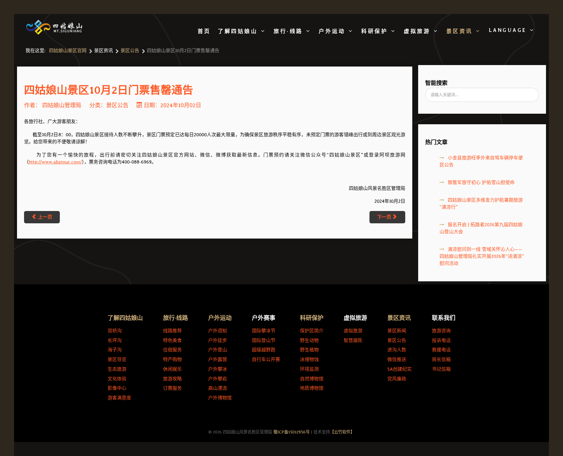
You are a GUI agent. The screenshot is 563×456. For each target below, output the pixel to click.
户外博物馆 (220, 398)
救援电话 (441, 350)
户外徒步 (217, 340)
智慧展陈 (353, 340)
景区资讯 (399, 317)
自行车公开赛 (266, 359)
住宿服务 (172, 350)
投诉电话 (441, 340)
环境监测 (309, 369)
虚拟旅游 (353, 331)
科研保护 (311, 317)
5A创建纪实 (399, 369)
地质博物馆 (311, 388)
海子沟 (115, 350)
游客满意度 (119, 398)
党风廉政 (396, 379)
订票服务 (172, 388)
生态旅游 (117, 369)
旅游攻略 (172, 379)
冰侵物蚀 (309, 359)
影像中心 (117, 388)
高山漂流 (217, 388)
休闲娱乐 (172, 369)
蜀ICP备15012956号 (291, 431)
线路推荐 (172, 331)
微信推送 (396, 359)
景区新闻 (396, 331)
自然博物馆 (311, 379)
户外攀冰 (217, 369)
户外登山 (217, 350)
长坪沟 (115, 340)
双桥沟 (115, 331)
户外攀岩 (217, 379)
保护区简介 (311, 331)
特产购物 (172, 359)
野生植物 (309, 350)
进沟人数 (396, 350)
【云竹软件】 (342, 431)
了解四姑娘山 (125, 317)
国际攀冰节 (263, 331)
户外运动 (220, 317)
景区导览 (117, 359)
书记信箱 (441, 369)
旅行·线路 (175, 317)
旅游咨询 (441, 331)
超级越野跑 (263, 350)
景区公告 (117, 105)
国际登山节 (263, 340)
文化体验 (117, 379)
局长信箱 (441, 359)
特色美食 (172, 340)
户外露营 (217, 359)
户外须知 (217, 331)
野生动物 (309, 340)
